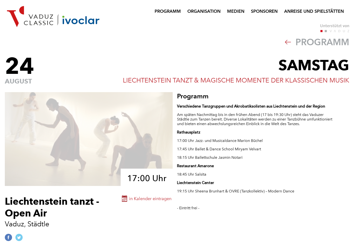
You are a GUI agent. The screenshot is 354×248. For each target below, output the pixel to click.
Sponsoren (264, 11)
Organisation (204, 11)
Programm (168, 11)
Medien (235, 11)
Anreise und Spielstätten (314, 11)
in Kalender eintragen (150, 198)
